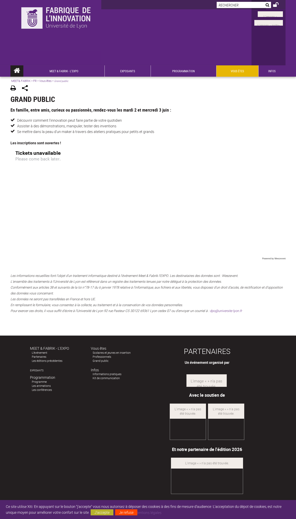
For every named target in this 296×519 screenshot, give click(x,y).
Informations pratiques (107, 374)
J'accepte (102, 512)
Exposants (36, 370)
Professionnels (102, 357)
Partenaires (39, 357)
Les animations (41, 386)
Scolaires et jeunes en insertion (112, 353)
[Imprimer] (14, 88)
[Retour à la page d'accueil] (55, 24)
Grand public (101, 361)
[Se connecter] (278, 5)
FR (35, 81)
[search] (244, 5)
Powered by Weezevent (274, 258)
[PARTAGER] (26, 88)
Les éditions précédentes (47, 361)
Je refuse (126, 512)
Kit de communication (106, 378)
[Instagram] (268, 22)
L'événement (39, 353)
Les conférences (42, 390)
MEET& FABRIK (21, 81)
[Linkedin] (270, 13)
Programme (39, 382)
